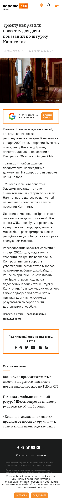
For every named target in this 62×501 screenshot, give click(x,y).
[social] (16, 347)
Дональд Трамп (12, 318)
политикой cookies (34, 487)
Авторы (41, 455)
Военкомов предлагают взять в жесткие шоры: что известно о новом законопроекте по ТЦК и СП (30, 382)
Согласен (21, 495)
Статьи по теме (14, 366)
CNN (50, 156)
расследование (36, 314)
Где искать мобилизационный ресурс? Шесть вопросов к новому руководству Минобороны (29, 401)
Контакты (21, 455)
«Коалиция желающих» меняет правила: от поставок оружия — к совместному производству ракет (29, 421)
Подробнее (39, 495)
